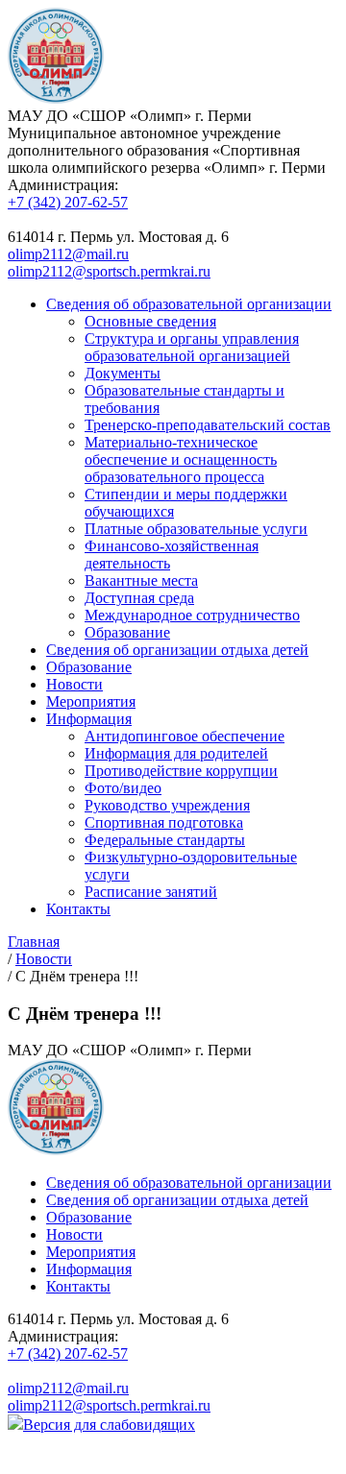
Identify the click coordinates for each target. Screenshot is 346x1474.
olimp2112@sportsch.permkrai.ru (109, 271)
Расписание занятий (151, 891)
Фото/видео (123, 788)
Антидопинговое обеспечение (184, 736)
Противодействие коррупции (181, 770)
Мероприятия (91, 701)
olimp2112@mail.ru (68, 254)
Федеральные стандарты (165, 840)
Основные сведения (150, 321)
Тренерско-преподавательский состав (208, 425)
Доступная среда (139, 598)
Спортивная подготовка (164, 822)
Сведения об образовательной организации (189, 304)
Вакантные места (141, 580)
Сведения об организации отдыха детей (177, 649)
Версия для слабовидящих (109, 1424)
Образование (127, 632)
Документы (123, 373)
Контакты (78, 909)
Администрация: (63, 185)
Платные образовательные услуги (196, 528)
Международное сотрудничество (192, 615)
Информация (89, 719)
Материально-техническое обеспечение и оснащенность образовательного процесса (181, 459)
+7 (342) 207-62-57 (68, 202)
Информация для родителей (176, 753)
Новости (74, 684)
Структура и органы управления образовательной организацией (192, 347)
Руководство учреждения (167, 805)
